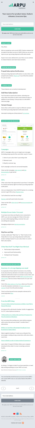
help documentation (26, 202)
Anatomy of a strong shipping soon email (14, 268)
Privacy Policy (26, 416)
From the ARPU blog (7, 301)
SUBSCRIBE (17, 29)
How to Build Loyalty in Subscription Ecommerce (16, 340)
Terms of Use (19, 416)
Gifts (3, 180)
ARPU (17, 370)
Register (3, 199)
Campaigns (5, 149)
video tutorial (18, 170)
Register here (19, 192)
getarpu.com (3, 174)
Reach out (16, 75)
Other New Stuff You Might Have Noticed (15, 247)
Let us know (26, 113)
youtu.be (3, 296)
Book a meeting (22, 370)
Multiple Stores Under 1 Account (12, 212)
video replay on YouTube (14, 284)
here (12, 293)
